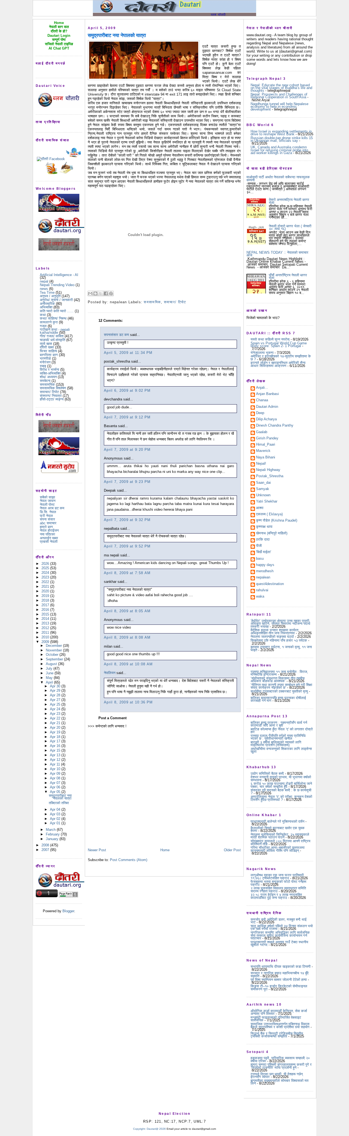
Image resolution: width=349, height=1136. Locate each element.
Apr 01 (55, 823)
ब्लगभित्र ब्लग (49, 355)
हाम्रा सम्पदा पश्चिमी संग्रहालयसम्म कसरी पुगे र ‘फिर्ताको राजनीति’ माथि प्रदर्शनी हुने (281, 1065)
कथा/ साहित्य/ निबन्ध (53, 318)
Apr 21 (55, 723)
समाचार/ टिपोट (49, 392)
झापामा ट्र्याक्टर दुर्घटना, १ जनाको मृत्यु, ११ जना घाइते (281, 648)
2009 (45, 642)
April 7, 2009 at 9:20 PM (127, 450)
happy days (265, 565)
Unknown (263, 495)
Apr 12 (55, 760)
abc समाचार (48, 523)
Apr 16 (55, 746)
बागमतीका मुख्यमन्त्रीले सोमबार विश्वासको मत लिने (279, 1082)
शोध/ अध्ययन (48, 377)
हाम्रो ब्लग (46, 527)
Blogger (68, 911)
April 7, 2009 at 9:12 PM (127, 417)
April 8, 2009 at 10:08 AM (128, 664)
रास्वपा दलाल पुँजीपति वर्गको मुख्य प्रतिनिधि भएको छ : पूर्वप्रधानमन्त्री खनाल (278, 737)
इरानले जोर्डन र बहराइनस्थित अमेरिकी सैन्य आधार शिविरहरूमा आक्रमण (278, 364)
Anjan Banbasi (267, 394)
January (52, 839)
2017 (45, 605)
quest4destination (270, 584)
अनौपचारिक (47, 304)
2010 (45, 637)
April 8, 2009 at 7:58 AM (127, 573)
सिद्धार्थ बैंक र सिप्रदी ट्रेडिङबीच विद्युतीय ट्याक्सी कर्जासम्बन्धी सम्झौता (277, 1034)
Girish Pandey (267, 438)
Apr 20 (55, 727)
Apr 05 (55, 792)
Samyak (262, 489)
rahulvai (262, 590)
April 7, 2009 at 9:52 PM (127, 546)
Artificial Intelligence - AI (59, 275)
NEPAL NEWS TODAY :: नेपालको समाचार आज (277, 253)
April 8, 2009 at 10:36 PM (128, 702)
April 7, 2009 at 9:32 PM (127, 520)
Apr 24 (55, 709)
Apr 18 (55, 737)
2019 (45, 596)
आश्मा (259, 508)
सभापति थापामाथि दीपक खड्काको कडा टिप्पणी (281, 966)
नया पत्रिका (47, 534)
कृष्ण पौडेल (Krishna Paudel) (276, 520)
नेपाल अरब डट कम (52, 508)
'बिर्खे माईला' (263, 552)
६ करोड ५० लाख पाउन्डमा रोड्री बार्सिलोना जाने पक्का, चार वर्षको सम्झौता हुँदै (281, 785)
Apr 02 (55, 819)
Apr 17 (55, 741)
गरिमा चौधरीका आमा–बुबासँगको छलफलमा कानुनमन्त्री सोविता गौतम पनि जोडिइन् (278, 849)
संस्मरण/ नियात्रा (51, 396)
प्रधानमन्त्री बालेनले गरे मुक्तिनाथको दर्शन (277, 821)
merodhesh (264, 571)
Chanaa (262, 400)
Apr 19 (55, 732)
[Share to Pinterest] (111, 293)
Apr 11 (55, 764)
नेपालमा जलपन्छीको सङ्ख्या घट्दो (272, 637)
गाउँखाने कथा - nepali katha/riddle (55, 330)
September (55, 659)
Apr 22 (55, 718)
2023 (45, 577)
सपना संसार (47, 519)
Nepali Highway (268, 470)
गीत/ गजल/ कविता (52, 336)
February (53, 834)
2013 (45, 623)
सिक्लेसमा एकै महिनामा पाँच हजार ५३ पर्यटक (279, 640)
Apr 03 (55, 814)
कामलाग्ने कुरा (49, 322)
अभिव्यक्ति (46, 307)
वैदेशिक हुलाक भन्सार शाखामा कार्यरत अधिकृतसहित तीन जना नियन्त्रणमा (274, 631)
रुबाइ (43, 366)
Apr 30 (55, 686)
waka (260, 596)
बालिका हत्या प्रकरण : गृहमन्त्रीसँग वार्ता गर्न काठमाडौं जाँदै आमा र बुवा (279, 724)
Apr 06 (55, 787)
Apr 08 (55, 778)
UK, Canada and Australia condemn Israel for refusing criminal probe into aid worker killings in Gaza (279, 150)
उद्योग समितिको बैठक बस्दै (267, 773)
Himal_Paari (265, 444)
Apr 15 (55, 750)
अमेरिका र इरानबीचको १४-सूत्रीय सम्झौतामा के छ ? (281, 357)
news (44, 289)
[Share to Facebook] (106, 293)
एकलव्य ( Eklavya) (269, 514)
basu (260, 559)
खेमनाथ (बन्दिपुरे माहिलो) (271, 533)
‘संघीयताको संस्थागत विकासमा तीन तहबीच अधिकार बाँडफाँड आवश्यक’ (278, 679)
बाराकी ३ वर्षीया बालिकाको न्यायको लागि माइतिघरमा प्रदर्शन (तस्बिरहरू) (276, 743)
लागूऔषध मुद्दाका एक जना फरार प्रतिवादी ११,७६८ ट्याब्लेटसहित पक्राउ (277, 876)
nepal (44, 281)
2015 (45, 614)
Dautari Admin (267, 407)
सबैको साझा (47, 497)
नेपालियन (109, 673)
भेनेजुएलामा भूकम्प (262, 353)
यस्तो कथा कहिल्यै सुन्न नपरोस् (270, 339)
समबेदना (45, 381)
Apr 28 (55, 695)
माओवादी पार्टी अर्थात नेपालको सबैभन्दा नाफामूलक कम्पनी (278, 178)
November (54, 650)
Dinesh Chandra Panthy (274, 425)
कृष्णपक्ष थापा (264, 527)
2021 (45, 586)
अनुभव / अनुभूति (50, 296)
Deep (260, 413)
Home (165, 850)
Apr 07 (55, 783)
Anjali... (262, 388)
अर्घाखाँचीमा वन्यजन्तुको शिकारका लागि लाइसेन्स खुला (281, 750)
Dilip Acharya (266, 419)
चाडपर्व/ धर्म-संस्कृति (52, 340)
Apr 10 (55, 769)
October (52, 655)
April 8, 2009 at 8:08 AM (127, 637)
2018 (45, 600)
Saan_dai (263, 483)
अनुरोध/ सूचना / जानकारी (56, 300)
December (54, 646)
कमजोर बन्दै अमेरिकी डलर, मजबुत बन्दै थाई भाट (278, 920)
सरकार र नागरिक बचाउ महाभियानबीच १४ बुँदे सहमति (280, 974)
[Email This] (90, 293)
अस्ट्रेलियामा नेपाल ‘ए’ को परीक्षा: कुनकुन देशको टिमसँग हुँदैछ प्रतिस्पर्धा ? (281, 798)
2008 (45, 845)
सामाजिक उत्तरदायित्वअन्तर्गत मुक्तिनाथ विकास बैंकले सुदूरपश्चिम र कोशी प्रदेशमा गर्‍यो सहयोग (280, 1025)
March (51, 830)
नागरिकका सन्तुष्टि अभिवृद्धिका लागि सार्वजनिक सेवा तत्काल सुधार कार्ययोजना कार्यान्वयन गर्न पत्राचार (280, 935)
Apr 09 (55, 773)
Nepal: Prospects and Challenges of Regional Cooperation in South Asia (279, 95)
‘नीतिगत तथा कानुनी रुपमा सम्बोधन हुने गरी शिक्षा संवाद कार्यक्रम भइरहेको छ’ (281, 686)
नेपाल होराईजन (49, 530)
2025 (45, 568)
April (50, 682)
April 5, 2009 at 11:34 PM (128, 353)
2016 (45, 610)
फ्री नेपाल (46, 516)
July (49, 668)
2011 (45, 632)
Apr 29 (55, 690)
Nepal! (261, 464)
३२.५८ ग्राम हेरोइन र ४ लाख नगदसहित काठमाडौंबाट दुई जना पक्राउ (276, 896)
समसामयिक (47, 384)
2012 (45, 628)
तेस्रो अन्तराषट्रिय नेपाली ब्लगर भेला (289, 201)
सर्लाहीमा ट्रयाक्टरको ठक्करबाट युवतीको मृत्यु (279, 691)
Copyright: (139, 1128)
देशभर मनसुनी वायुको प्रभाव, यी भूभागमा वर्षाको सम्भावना (281, 778)
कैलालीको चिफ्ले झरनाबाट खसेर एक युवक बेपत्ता (278, 829)
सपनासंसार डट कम (116, 335)
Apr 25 (55, 704)
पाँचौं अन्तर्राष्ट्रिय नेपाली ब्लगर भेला (288, 276)
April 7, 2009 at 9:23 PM (127, 482)
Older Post (232, 850)
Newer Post (97, 850)
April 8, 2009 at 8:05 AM (127, 611)
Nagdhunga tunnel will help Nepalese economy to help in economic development (279, 107)
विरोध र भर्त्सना (49, 370)
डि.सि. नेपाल (48, 512)
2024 (45, 573)
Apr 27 (55, 700)
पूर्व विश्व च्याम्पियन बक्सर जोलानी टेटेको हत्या (279, 980)
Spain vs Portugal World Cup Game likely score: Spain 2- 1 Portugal (279, 344)
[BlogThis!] (95, 293)
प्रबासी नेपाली (49, 542)
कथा (43, 315)
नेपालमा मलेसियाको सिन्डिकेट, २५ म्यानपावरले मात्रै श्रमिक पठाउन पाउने (280, 835)
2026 (45, 564)
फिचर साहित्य (48, 351)
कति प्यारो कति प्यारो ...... (57, 311)
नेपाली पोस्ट (47, 505)
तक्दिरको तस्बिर (59, 803)
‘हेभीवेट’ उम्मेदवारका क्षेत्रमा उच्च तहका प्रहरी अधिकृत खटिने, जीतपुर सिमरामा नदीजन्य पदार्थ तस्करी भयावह (280, 624)
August (52, 664)
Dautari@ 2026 (157, 1128)
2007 (45, 850)
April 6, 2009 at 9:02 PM (127, 390)
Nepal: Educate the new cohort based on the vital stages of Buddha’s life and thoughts (281, 88)
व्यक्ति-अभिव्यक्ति (50, 373)
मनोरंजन (45, 362)
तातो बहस (46, 344)
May (50, 678)
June (50, 673)
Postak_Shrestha (269, 476)
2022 (45, 582)
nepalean (263, 577)
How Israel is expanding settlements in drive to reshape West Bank (281, 132)
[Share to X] (100, 293)
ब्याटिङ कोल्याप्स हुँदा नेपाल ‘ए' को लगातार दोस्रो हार (282, 730)
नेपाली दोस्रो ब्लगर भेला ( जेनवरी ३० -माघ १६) (290, 227)
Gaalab (261, 432)
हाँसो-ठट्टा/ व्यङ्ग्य (52, 399)
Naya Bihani (265, 457)
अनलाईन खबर (49, 538)
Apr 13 (55, 755)
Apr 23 (55, 714)
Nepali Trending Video (57, 285)
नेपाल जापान (47, 501)
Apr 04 (55, 809)
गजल (43, 326)
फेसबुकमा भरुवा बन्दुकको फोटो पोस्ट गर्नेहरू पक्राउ (278, 883)
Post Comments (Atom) (128, 860)
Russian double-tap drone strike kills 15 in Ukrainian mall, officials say (282, 139)
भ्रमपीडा (45, 358)
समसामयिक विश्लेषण (53, 388)
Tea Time (47, 292)
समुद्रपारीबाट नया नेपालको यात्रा (60, 797)
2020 (45, 591)
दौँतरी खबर (47, 347)
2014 (45, 619)
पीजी (259, 546)
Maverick (263, 451)
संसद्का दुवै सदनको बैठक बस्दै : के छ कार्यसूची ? (281, 791)
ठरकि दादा (263, 539)
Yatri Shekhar (266, 501)
